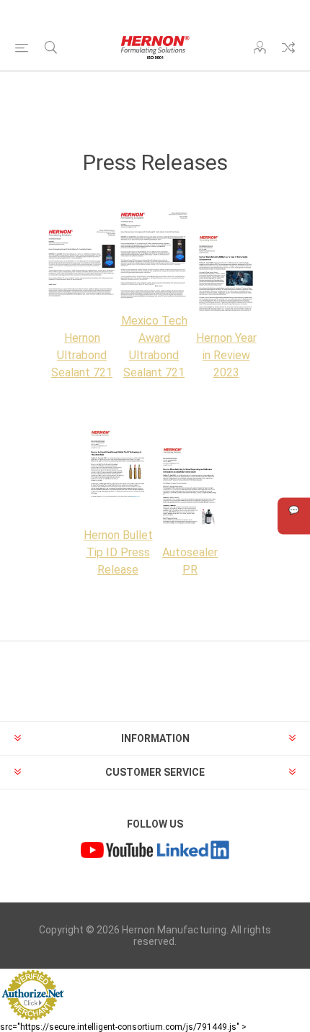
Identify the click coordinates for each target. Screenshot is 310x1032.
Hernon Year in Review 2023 (226, 355)
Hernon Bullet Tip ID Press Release (118, 552)
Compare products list (288, 47)
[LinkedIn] (193, 852)
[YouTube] (117, 852)
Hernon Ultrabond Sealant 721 (81, 355)
